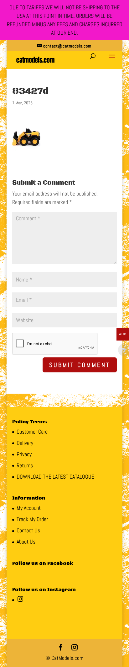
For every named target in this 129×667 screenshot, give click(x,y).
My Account (29, 507)
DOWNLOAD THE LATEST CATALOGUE (55, 476)
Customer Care (32, 431)
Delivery (25, 442)
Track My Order (32, 519)
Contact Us (28, 530)
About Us (26, 541)
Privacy (24, 454)
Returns (25, 465)
